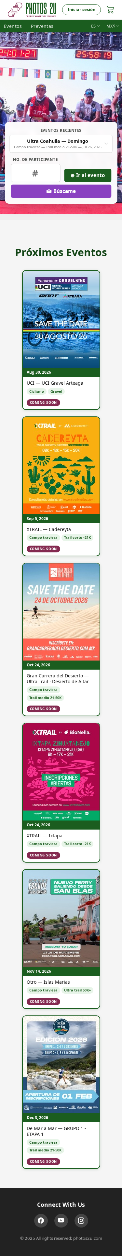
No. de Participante (35, 159)
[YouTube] (61, 1221)
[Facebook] (41, 1221)
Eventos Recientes (61, 130)
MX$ (110, 26)
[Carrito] (110, 9)
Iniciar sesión (81, 9)
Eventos (13, 26)
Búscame (64, 191)
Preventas (42, 26)
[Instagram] (81, 1221)
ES (93, 26)
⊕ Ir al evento (88, 175)
